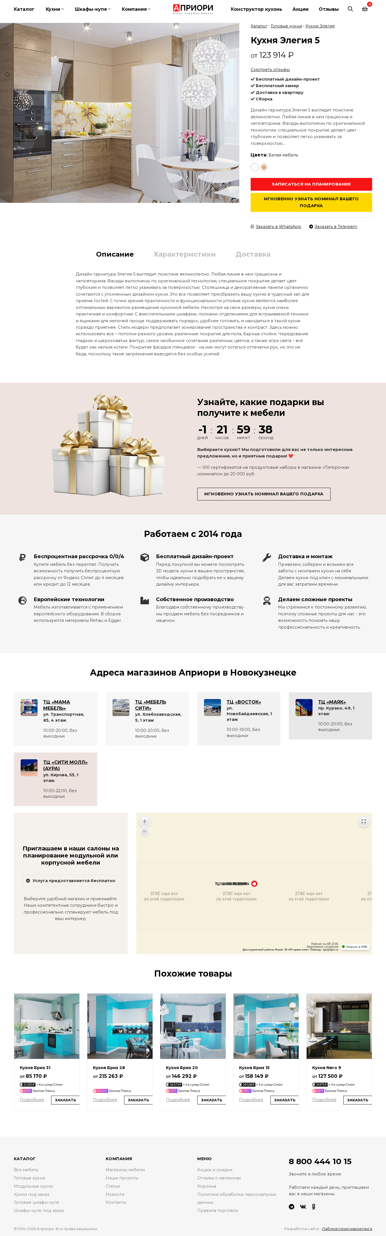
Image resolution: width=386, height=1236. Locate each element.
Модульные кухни (33, 1186)
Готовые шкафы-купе (36, 1202)
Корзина (206, 1186)
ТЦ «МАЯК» (332, 702)
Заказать (65, 1100)
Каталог (24, 9)
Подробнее (32, 1099)
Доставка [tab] (253, 254)
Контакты (116, 1202)
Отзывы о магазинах (219, 1178)
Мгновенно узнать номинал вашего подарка (311, 202)
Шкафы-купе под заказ (39, 1210)
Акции (300, 9)
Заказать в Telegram (336, 226)
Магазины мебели (125, 1169)
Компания (134, 9)
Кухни (53, 9)
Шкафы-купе (91, 9)
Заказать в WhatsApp (278, 226)
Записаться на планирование (311, 184)
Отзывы (329, 9)
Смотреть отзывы (270, 69)
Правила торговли (217, 1210)
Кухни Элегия (320, 26)
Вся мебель (26, 1169)
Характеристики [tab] (185, 254)
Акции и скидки (214, 1169)
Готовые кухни (286, 26)
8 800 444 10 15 (320, 1161)
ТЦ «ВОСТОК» (244, 702)
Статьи (113, 1186)
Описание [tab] (115, 254)
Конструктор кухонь (256, 9)
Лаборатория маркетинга (347, 1228)
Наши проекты (122, 1178)
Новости (115, 1194)
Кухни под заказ (31, 1194)
